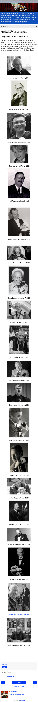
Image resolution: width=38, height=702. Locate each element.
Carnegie (14, 691)
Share (4, 667)
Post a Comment (7, 676)
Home (19, 682)
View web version (19, 686)
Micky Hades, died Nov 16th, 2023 (19, 614)
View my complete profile (16, 694)
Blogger (22, 700)
